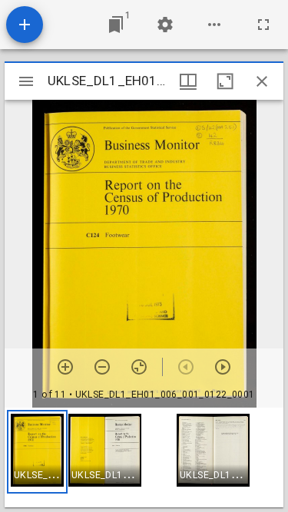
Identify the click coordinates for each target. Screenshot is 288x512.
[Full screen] (263, 24)
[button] (37, 452)
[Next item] (222, 366)
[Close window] (261, 81)
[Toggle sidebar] (26, 81)
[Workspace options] (214, 24)
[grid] (144, 457)
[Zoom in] (65, 366)
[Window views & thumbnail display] (188, 81)
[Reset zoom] (139, 366)
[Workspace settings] (165, 24)
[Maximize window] (225, 81)
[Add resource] (24, 24)
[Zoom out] (102, 366)
